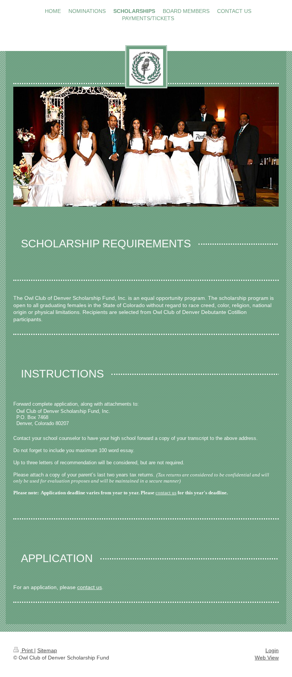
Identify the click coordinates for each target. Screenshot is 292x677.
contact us (166, 492)
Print (27, 650)
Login (272, 650)
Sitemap (47, 650)
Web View (267, 658)
